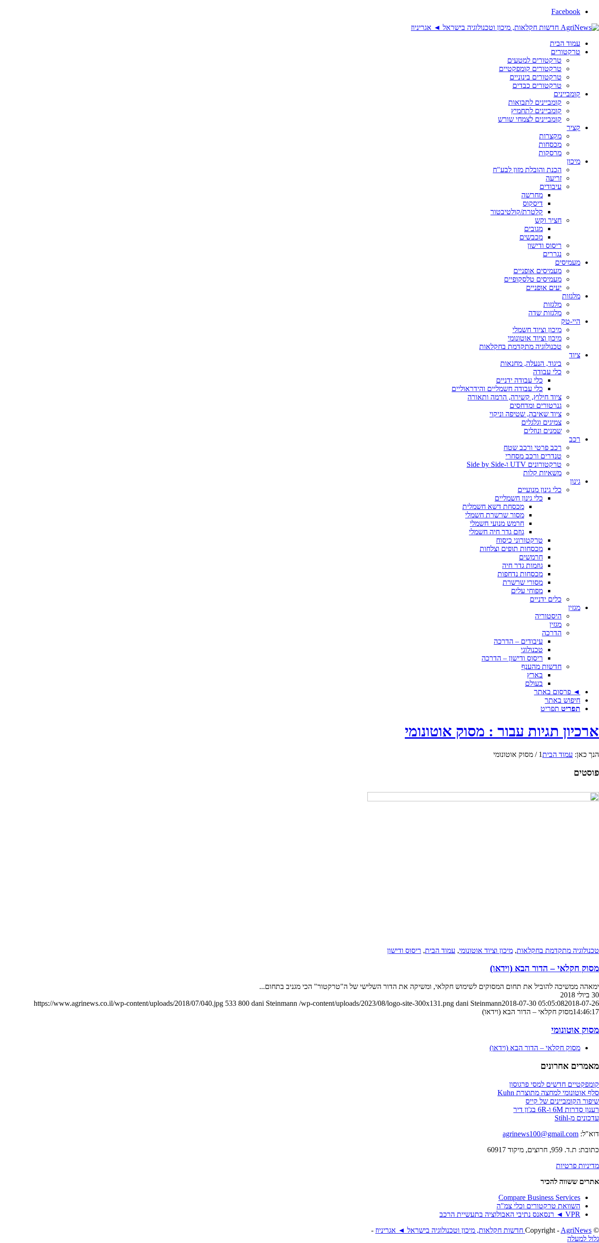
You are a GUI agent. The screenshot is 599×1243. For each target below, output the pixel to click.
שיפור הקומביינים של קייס (562, 1101)
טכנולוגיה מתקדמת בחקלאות (558, 950)
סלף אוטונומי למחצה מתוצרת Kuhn (548, 1093)
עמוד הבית (440, 950)
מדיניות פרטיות (577, 1166)
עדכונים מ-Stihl (577, 1118)
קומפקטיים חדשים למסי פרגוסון (554, 1084)
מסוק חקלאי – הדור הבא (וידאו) (544, 968)
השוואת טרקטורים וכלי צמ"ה (538, 1206)
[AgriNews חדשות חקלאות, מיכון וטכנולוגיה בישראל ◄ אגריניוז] (505, 27)
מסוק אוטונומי (575, 1030)
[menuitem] (290, 43)
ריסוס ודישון (404, 950)
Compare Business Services (539, 1197)
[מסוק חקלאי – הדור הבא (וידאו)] (483, 799)
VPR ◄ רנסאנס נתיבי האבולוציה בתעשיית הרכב (509, 1214)
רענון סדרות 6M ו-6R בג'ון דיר (556, 1109)
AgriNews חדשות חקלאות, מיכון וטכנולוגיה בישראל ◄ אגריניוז (483, 1230)
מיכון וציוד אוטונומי (486, 950)
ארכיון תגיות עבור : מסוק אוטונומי (502, 731)
